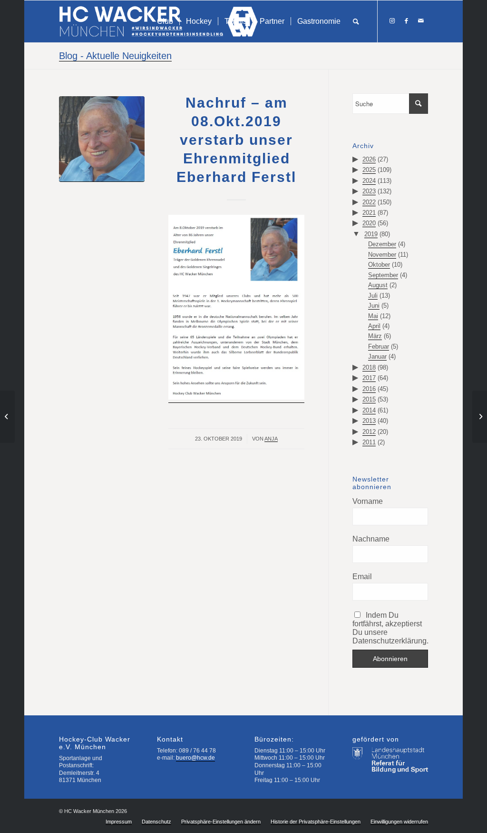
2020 (369, 223)
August (378, 285)
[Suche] (356, 21)
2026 (369, 159)
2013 (369, 420)
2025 (369, 169)
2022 (369, 202)
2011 (369, 442)
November (382, 254)
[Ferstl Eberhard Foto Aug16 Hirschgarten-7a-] (102, 139)
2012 (369, 431)
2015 (369, 399)
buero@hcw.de (195, 757)
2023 (369, 191)
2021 (369, 212)
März (375, 336)
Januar (377, 356)
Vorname (367, 501)
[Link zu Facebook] (406, 21)
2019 (371, 234)
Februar (378, 346)
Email (362, 576)
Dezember (382, 244)
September (383, 275)
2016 (369, 388)
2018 (369, 367)
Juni (374, 305)
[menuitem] (165, 21)
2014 (369, 410)
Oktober (379, 264)
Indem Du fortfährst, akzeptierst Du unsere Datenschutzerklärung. (390, 628)
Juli (373, 295)
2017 (369, 377)
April (374, 326)
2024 (369, 180)
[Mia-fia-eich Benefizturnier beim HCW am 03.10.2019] (7, 417)
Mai (373, 316)
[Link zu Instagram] (392, 21)
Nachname (371, 539)
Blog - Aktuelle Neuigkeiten (115, 55)
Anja (271, 439)
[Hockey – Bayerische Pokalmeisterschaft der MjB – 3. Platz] (479, 417)
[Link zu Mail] (421, 21)
